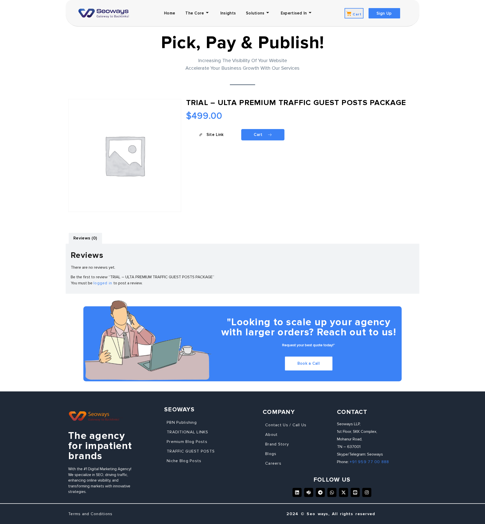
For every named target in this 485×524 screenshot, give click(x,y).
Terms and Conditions (90, 513)
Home (169, 13)
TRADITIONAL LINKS (187, 432)
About (271, 434)
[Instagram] (366, 492)
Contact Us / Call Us (286, 425)
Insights (228, 13)
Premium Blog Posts (187, 441)
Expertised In (294, 13)
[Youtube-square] (355, 492)
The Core (194, 13)
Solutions (255, 13)
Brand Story (277, 444)
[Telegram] (320, 492)
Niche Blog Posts (184, 460)
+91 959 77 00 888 (369, 461)
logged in (102, 283)
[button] (211, 134)
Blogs (270, 453)
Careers (273, 463)
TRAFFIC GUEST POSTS (191, 451)
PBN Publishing (182, 422)
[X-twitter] (343, 492)
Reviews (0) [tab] (85, 238)
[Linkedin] (297, 492)
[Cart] (348, 13)
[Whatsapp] (331, 492)
